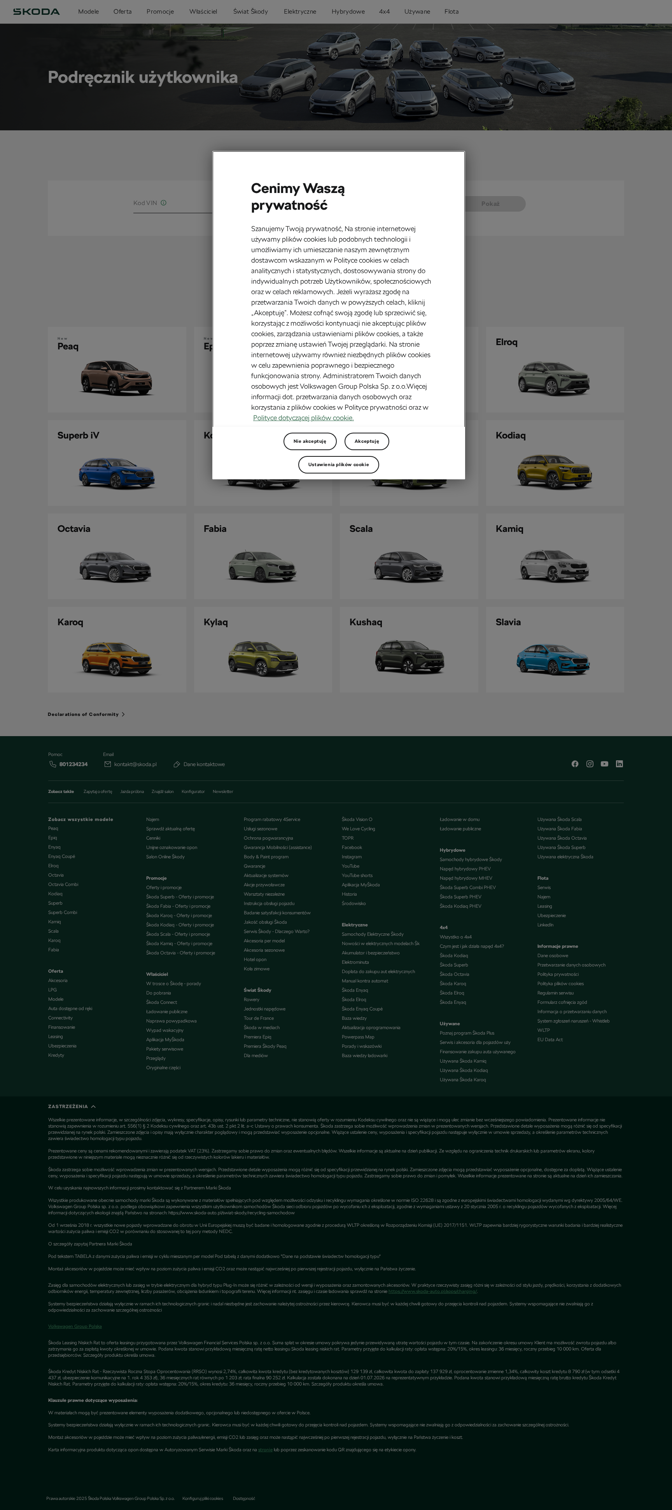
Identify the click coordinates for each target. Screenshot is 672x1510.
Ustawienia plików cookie (338, 464)
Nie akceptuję (310, 441)
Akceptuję (367, 441)
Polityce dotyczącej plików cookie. (303, 418)
